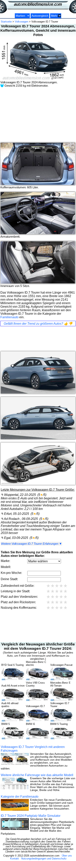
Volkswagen (21, 21)
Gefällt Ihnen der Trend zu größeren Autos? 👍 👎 (38, 323)
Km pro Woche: (11, 572)
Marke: (5, 561)
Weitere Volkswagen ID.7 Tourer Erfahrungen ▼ (31, 543)
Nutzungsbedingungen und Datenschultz (44, 858)
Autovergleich (40, 15)
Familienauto (9, 317)
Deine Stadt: (9, 579)
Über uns (67, 855)
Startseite (6, 21)
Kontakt (14, 858)
